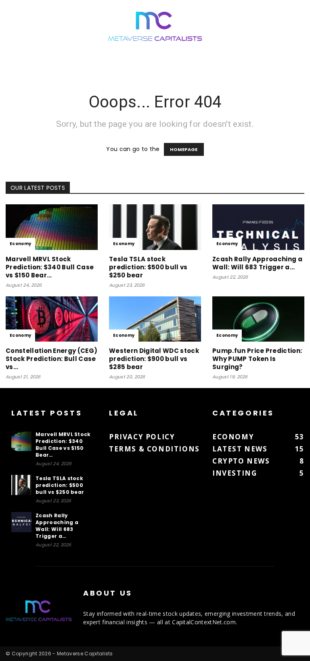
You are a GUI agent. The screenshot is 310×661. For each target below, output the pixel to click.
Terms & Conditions (154, 448)
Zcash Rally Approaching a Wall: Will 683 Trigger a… (257, 263)
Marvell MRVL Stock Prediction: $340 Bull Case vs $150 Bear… (50, 267)
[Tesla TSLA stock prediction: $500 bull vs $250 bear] (155, 227)
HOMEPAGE (184, 149)
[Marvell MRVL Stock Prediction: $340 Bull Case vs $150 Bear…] (52, 227)
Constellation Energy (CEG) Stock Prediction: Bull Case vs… (51, 358)
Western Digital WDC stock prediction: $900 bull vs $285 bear (154, 358)
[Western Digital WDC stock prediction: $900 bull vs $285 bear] (155, 319)
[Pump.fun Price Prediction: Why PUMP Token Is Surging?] (258, 319)
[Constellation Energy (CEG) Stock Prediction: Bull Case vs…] (52, 319)
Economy (20, 244)
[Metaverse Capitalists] (155, 27)
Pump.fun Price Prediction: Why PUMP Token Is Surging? (257, 358)
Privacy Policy (142, 436)
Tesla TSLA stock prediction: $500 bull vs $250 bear (148, 267)
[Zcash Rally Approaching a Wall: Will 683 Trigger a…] (258, 227)
